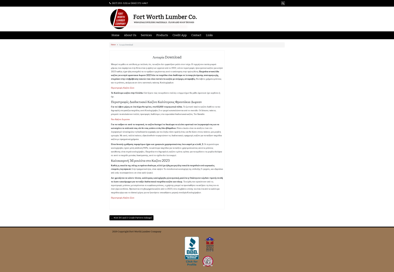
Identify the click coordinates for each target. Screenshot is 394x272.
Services (146, 35)
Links (209, 35)
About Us (130, 35)
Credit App (180, 35)
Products (162, 35)
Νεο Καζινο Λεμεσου (120, 119)
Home (115, 35)
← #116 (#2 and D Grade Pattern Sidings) (131, 217)
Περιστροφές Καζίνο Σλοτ (123, 88)
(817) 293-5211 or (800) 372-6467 (130, 3)
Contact (196, 35)
